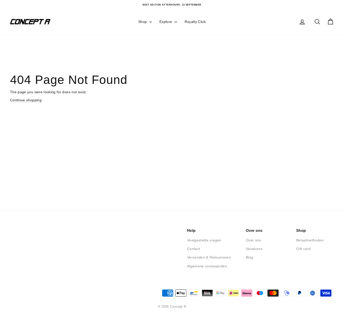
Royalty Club (195, 22)
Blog (249, 257)
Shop (143, 22)
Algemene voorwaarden (207, 266)
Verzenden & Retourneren (209, 257)
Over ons (253, 240)
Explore (166, 22)
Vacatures (254, 249)
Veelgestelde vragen (204, 240)
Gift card (303, 249)
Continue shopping (26, 100)
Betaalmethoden (310, 240)
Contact (193, 249)
